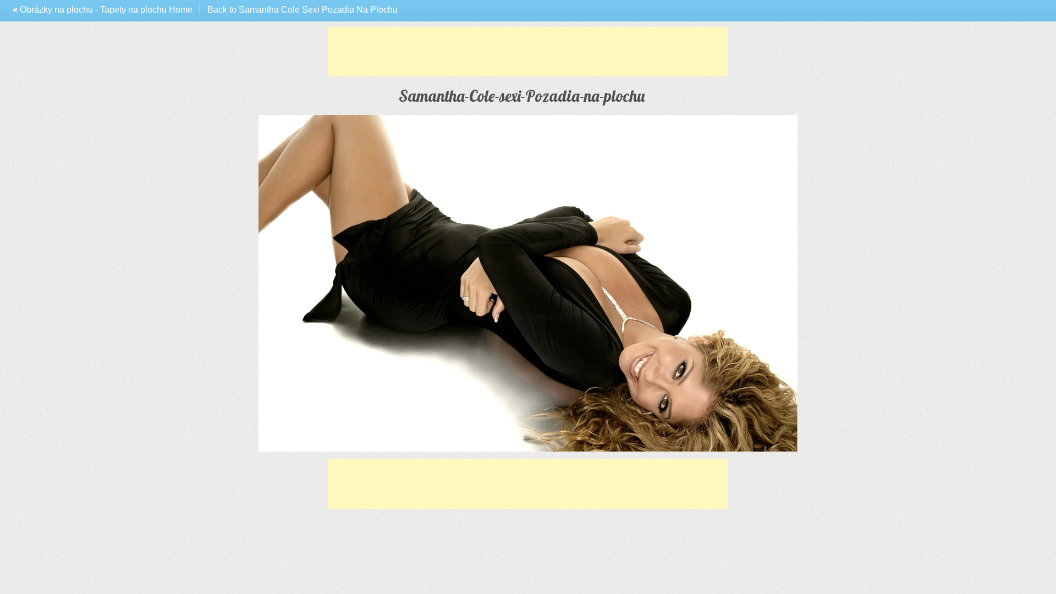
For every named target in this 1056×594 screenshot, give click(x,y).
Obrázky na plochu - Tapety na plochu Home (103, 9)
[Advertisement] (528, 51)
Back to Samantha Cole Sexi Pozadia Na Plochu (302, 9)
